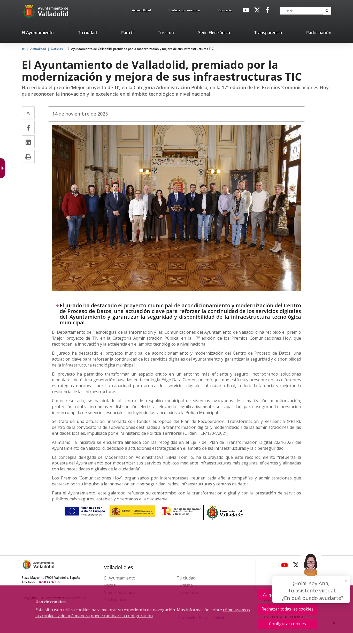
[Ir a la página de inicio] (29, 11)
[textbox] (301, 11)
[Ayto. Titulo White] (53, 11)
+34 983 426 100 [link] (48, 582)
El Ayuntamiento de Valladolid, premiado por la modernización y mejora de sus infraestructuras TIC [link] (141, 49)
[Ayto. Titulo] (43, 564)
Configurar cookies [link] (287, 624)
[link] (141, 11)
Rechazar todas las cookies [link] (287, 609)
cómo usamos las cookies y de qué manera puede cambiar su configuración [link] (142, 613)
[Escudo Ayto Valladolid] (27, 564)
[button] (327, 11)
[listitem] (38, 33)
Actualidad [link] (38, 49)
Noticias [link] (57, 49)
